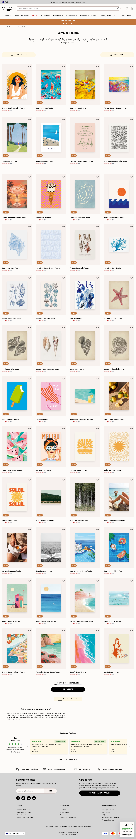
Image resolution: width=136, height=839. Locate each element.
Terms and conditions (53, 826)
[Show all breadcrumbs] (4, 27)
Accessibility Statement (68, 817)
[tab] (126, 8)
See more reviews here (68, 759)
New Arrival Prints (23, 815)
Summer (27, 27)
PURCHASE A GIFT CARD (101, 793)
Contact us (106, 812)
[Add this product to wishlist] (29, 67)
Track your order (108, 810)
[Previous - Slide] (27, 746)
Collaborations (65, 815)
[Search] (118, 8)
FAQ (103, 815)
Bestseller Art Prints (24, 812)
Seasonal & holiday (15, 27)
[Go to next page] (80, 699)
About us (63, 810)
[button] (127, 829)
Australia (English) (15, 833)
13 (76, 699)
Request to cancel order (110, 817)
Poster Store (72, 832)
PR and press (64, 812)
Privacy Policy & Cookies (82, 826)
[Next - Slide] (129, 746)
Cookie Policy (67, 826)
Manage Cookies (108, 820)
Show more (68, 689)
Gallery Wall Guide (23, 810)
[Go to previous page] (56, 699)
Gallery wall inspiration (25, 817)
